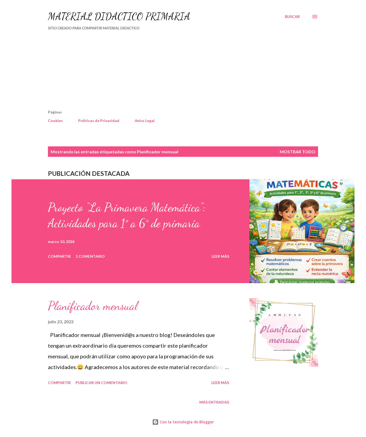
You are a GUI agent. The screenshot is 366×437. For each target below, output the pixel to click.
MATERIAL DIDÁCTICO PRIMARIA (119, 16)
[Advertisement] (160, 72)
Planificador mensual (93, 306)
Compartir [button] (59, 256)
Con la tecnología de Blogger (186, 421)
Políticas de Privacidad (98, 120)
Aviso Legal (145, 120)
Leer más (220, 256)
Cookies (55, 120)
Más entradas (214, 402)
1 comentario (90, 256)
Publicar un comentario (101, 382)
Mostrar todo (297, 151)
